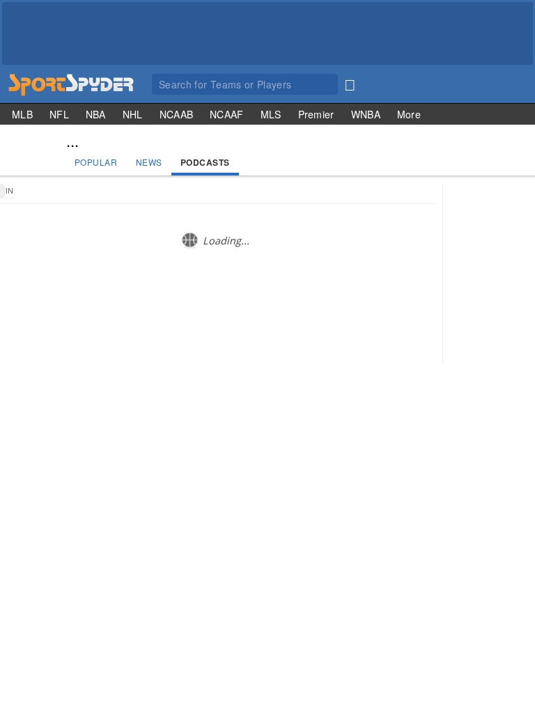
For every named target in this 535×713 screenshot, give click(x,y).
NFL (59, 114)
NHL (133, 114)
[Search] (349, 82)
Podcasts (205, 162)
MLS (271, 114)
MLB (22, 114)
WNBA (365, 114)
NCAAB (177, 114)
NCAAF (227, 114)
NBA (96, 114)
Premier (316, 114)
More (409, 114)
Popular (96, 162)
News (149, 162)
